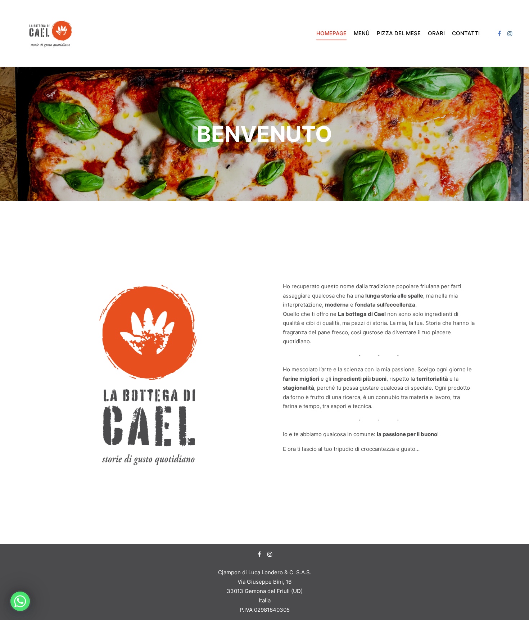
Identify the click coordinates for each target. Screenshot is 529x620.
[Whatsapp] (20, 601)
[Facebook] (499, 33)
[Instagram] (510, 33)
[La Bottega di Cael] (50, 33)
